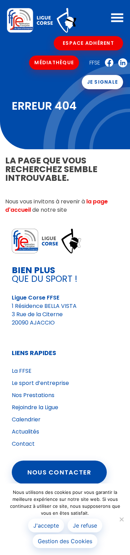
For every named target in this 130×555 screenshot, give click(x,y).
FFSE (94, 63)
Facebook (107, 62)
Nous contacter (59, 472)
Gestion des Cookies (65, 541)
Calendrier (26, 419)
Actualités (25, 432)
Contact (23, 444)
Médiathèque (54, 62)
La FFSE (22, 371)
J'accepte (46, 525)
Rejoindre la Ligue (35, 407)
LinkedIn (121, 62)
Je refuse (85, 525)
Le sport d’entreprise (40, 383)
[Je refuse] (121, 519)
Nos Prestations (33, 395)
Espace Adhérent (88, 43)
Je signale (102, 81)
